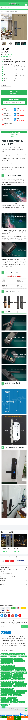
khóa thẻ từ (4, 656)
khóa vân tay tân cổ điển (7, 688)
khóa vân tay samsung (18, 681)
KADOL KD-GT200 (5, 548)
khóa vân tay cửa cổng (6, 672)
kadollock (13, 702)
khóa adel (3, 697)
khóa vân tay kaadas (6, 679)
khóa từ (10, 695)
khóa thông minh (21, 654)
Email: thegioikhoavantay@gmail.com (11, 576)
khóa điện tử (12, 654)
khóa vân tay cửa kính (19, 668)
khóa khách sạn (17, 695)
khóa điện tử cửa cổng (6, 674)
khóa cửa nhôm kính (21, 690)
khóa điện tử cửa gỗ (19, 661)
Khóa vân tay (4, 654)
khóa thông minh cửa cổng (20, 672)
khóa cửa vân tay (12, 656)
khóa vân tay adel (11, 697)
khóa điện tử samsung (20, 684)
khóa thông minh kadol (6, 677)
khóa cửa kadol (20, 702)
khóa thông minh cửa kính (7, 670)
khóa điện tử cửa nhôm (6, 668)
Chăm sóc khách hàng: (13, 1)
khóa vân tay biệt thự (6, 686)
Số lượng (3, 85)
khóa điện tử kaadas (6, 681)
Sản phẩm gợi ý (7, 532)
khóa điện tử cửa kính (20, 670)
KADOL (16, 709)
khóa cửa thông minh (6, 658)
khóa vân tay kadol (18, 674)
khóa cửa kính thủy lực (6, 693)
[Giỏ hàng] (25, 4)
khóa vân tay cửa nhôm (6, 663)
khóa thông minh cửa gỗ (7, 661)
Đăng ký (24, 626)
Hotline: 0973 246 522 (7, 573)
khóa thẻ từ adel (5, 702)
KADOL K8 (16, 548)
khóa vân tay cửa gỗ (18, 658)
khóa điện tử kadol (18, 677)
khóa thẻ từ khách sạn (19, 693)
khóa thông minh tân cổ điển (8, 690)
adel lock (15, 700)
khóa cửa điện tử (22, 656)
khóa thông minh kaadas (19, 679)
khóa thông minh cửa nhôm (7, 665)
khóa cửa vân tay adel (6, 700)
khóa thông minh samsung (7, 684)
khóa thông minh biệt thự (19, 686)
